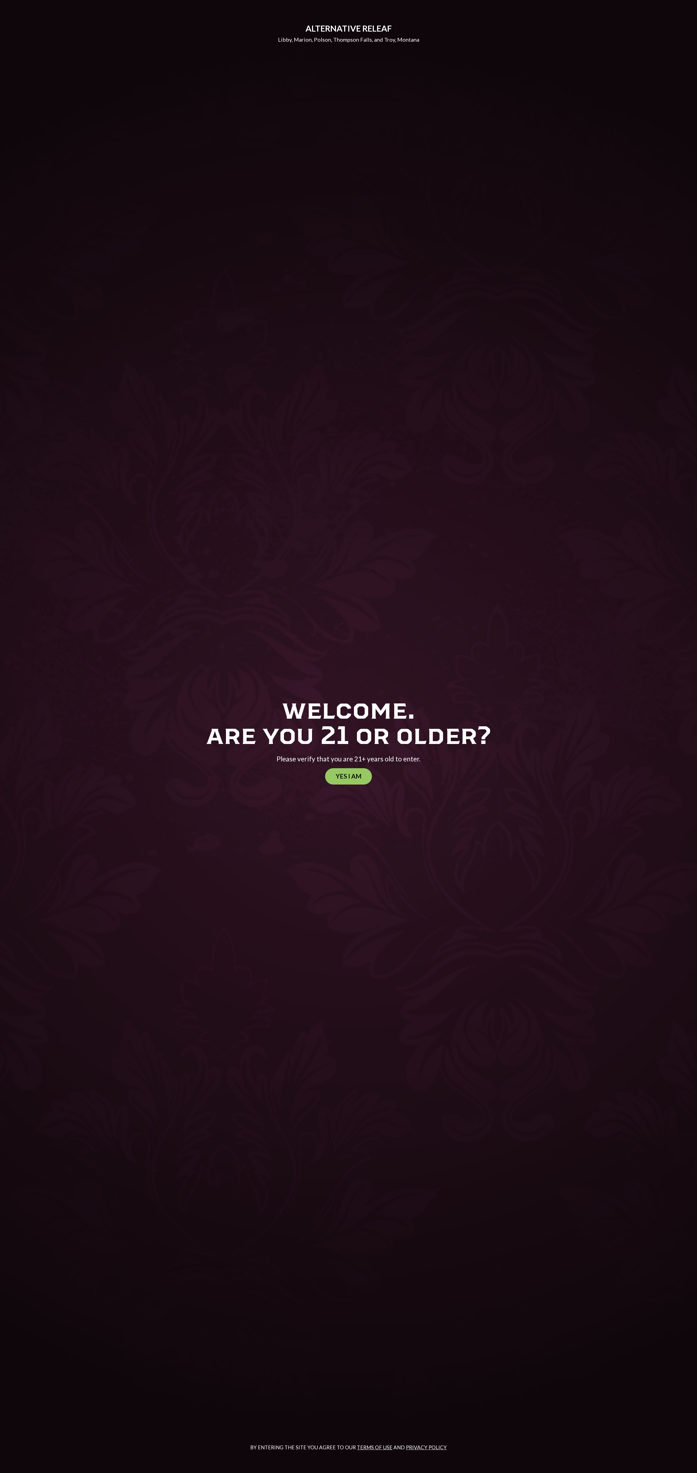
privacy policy (426, 1447)
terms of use (374, 1447)
